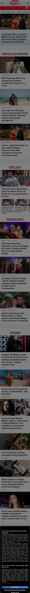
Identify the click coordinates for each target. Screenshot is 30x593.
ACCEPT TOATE (15, 587)
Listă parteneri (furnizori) (7, 583)
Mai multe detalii (16, 542)
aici (25, 553)
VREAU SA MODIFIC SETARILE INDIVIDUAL (15, 590)
